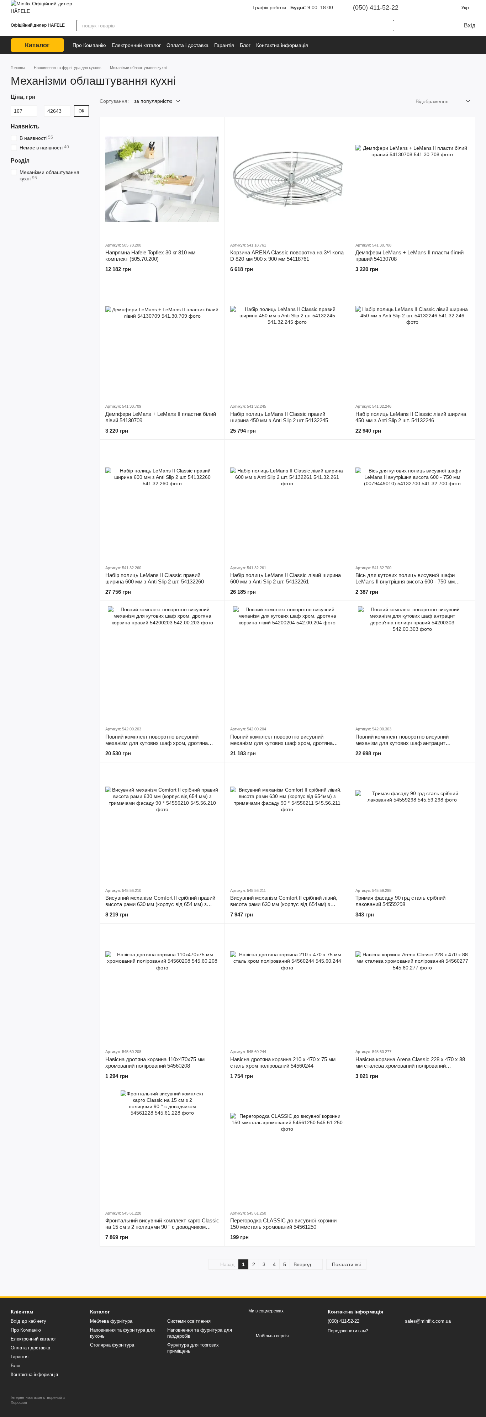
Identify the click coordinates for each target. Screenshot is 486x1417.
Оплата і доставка (187, 45)
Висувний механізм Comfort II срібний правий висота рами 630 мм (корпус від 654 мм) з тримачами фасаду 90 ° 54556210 (160, 904)
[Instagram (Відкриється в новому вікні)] (422, 7)
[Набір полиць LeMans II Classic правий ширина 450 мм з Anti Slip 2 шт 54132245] (287, 340)
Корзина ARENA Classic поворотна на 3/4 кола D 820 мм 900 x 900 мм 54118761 (287, 255)
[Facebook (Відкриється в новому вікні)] (431, 7)
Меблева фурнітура (111, 1321)
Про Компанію (89, 45)
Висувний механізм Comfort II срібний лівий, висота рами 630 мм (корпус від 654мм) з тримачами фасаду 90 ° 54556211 (283, 904)
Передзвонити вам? (348, 1330)
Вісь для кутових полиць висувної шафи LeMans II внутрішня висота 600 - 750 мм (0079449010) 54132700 (405, 581)
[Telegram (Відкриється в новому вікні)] (441, 7)
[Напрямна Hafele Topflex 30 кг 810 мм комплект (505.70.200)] (162, 179)
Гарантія (224, 45)
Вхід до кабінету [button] (28, 1321)
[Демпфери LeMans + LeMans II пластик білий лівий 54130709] (162, 340)
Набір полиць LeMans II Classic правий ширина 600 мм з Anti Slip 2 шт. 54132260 (154, 578)
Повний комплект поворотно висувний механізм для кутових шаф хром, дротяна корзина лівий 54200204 (281, 743)
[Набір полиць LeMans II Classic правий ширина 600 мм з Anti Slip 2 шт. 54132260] (162, 502)
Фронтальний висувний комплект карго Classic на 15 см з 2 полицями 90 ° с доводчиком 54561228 (162, 1226)
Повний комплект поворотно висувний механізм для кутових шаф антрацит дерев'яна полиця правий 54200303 (402, 743)
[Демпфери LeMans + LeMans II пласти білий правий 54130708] (412, 179)
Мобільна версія (272, 1335)
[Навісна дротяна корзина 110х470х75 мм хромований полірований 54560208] (162, 986)
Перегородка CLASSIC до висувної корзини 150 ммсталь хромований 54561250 (283, 1223)
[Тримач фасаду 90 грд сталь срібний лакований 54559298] (412, 825)
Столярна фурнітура (112, 1345)
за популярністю (153, 101)
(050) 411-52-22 (375, 7)
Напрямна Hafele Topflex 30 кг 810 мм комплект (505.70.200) (150, 255)
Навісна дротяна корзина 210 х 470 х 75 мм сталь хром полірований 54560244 (283, 1062)
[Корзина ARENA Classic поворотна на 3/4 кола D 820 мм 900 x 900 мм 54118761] (287, 179)
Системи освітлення (189, 1321)
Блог (245, 45)
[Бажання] (423, 25)
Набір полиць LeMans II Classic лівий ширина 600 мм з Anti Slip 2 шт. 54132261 (285, 578)
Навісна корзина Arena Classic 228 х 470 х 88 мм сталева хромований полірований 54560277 (410, 1065)
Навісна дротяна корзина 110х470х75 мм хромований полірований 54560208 (155, 1062)
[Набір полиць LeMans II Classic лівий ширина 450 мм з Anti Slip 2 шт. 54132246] (412, 340)
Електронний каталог (136, 45)
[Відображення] (462, 102)
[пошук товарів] (388, 25)
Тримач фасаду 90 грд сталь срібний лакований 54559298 (400, 901)
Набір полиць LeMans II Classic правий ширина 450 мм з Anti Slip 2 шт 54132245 (279, 417)
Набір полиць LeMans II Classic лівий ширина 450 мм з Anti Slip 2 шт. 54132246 (410, 417)
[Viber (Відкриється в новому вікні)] (451, 7)
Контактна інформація (282, 45)
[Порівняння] (409, 25)
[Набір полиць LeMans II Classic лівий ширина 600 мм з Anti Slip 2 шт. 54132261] (287, 502)
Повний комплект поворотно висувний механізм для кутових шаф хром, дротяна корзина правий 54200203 (156, 743)
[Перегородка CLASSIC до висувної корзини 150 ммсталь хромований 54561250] (287, 1147)
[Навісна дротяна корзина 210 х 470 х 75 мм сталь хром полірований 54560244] (287, 986)
